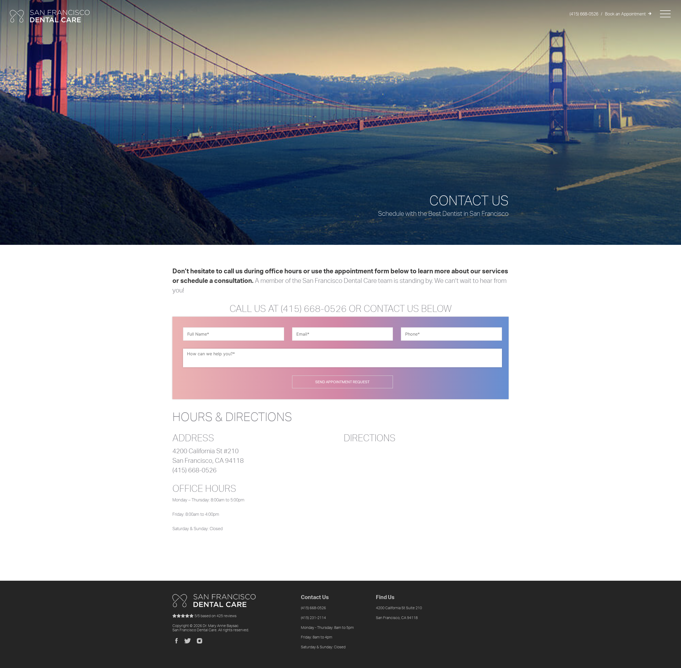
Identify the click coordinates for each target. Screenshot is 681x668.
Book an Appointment (625, 14)
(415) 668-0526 (584, 14)
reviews (215, 615)
